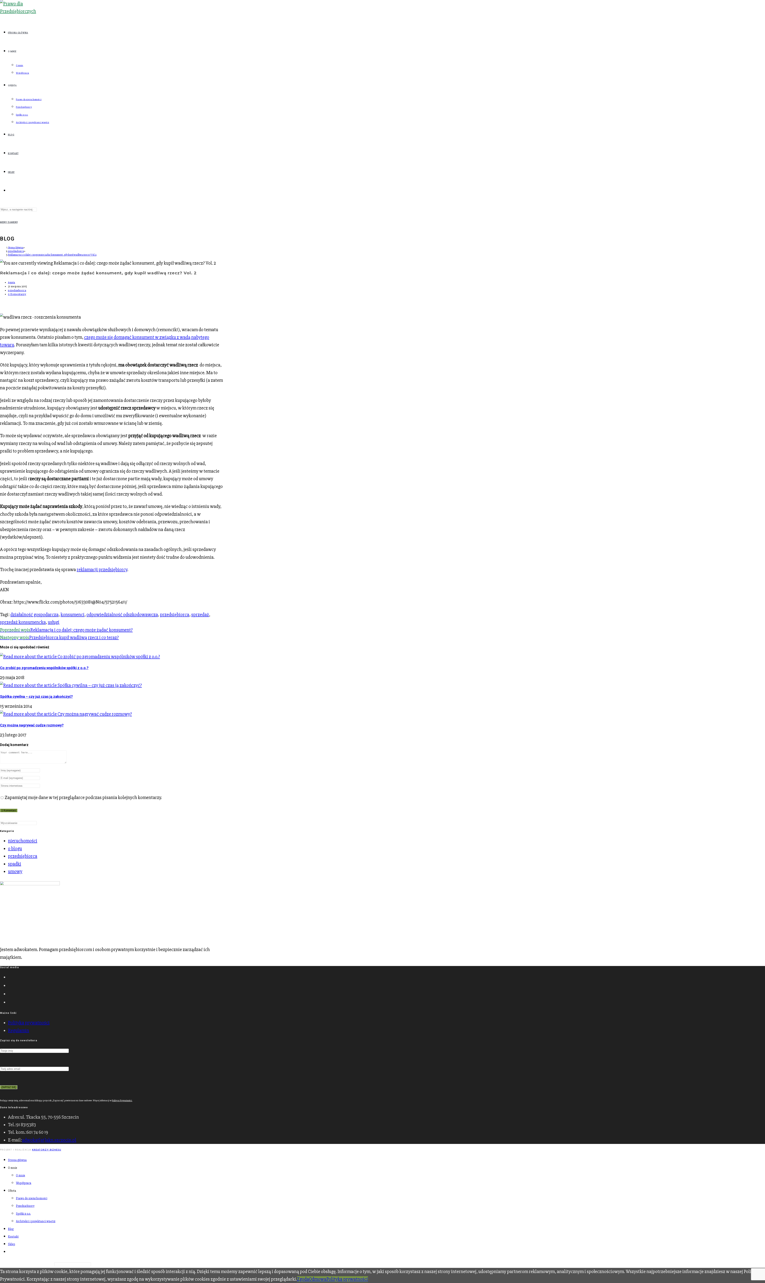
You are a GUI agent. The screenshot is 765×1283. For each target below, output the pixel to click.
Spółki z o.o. (23, 1213)
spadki (14, 864)
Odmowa (317, 1279)
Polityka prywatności (29, 1023)
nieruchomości (22, 841)
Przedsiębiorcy (25, 1206)
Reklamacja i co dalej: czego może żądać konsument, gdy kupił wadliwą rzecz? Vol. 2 (52, 254)
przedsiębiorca (17, 290)
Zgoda (303, 1279)
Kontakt (13, 1236)
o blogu (15, 848)
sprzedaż (200, 614)
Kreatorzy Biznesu (46, 1150)
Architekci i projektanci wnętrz (35, 1221)
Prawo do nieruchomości (31, 1198)
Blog (11, 1229)
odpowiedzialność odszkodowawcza (122, 614)
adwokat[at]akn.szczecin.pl (49, 1140)
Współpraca (23, 1183)
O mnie (20, 1175)
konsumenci (72, 614)
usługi (53, 622)
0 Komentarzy (17, 294)
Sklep (11, 1244)
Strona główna (17, 1160)
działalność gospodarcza (34, 614)
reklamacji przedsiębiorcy (102, 569)
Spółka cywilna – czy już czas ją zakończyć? (36, 696)
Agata (11, 282)
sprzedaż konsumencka (23, 622)
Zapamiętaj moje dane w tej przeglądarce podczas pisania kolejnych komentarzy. (83, 797)
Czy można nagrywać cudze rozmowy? (32, 725)
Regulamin (18, 1030)
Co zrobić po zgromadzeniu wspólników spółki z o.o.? (44, 668)
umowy (15, 871)
